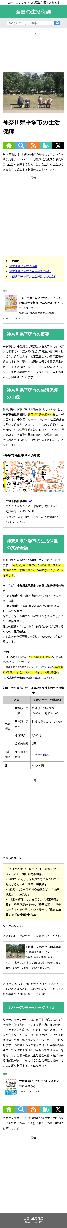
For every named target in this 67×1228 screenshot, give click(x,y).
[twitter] (58, 147)
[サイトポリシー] (46, 147)
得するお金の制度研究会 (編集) (33, 307)
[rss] (33, 147)
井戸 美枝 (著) (39, 1086)
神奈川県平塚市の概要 (23, 266)
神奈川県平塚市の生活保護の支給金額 (32, 276)
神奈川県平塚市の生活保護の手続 (30, 271)
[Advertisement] (33, 50)
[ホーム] (9, 147)
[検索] (57, 23)
